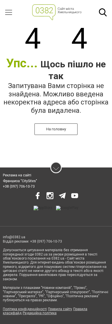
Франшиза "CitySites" (20, 181)
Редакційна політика (40, 313)
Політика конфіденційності (25, 309)
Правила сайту (60, 309)
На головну (56, 129)
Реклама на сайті (17, 175)
